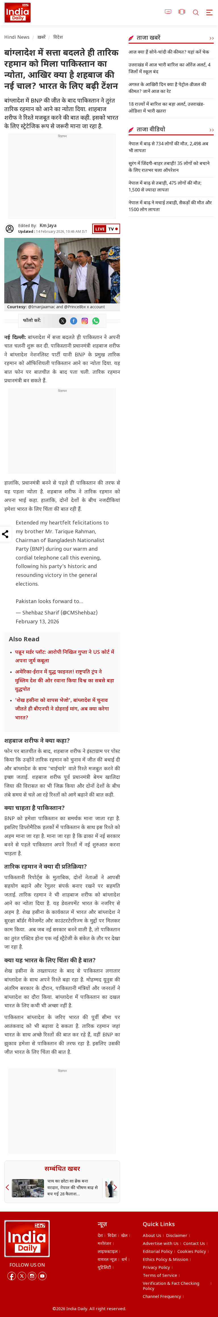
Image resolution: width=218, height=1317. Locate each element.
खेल (124, 1236)
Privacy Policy (156, 1268)
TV (111, 229)
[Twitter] (22, 1276)
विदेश (58, 38)
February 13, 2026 (37, 622)
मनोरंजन (104, 1244)
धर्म (124, 1260)
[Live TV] (168, 12)
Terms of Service (160, 1276)
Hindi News (17, 38)
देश (100, 1236)
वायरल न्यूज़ (107, 1260)
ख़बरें (41, 38)
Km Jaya (48, 226)
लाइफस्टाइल (108, 1252)
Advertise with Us (161, 1244)
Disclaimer (176, 1236)
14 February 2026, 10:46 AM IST (52, 232)
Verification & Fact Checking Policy (171, 1286)
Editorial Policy (158, 1252)
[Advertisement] (62, 179)
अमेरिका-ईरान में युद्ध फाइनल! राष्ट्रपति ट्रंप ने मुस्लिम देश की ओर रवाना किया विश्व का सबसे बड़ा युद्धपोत (64, 681)
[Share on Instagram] (84, 320)
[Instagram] (32, 1276)
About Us (152, 1236)
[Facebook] (11, 1276)
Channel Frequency (162, 1297)
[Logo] (27, 1238)
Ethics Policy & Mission (165, 1260)
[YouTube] (42, 1276)
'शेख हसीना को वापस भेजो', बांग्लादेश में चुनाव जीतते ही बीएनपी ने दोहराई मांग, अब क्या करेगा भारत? (62, 709)
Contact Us (194, 1244)
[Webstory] (181, 12)
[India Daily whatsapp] (95, 320)
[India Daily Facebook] (73, 320)
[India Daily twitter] (62, 320)
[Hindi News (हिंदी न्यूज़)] (17, 12)
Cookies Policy (191, 1252)
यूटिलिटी (104, 1268)
